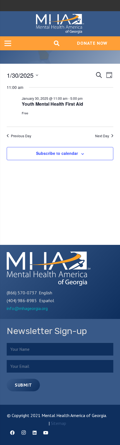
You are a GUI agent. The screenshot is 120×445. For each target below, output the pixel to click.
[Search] (57, 43)
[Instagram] (23, 432)
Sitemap (58, 423)
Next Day (102, 136)
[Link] (60, 24)
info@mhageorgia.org (27, 308)
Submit (23, 385)
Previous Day (21, 136)
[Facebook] (12, 432)
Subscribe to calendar (57, 153)
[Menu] (8, 43)
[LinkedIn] (34, 432)
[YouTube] (45, 432)
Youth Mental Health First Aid (52, 104)
